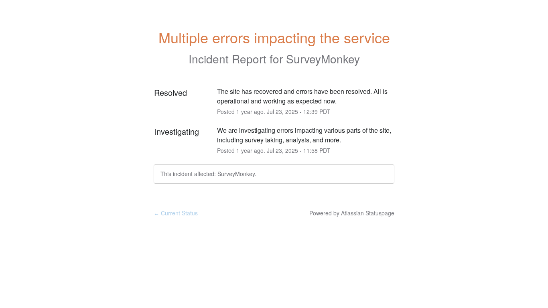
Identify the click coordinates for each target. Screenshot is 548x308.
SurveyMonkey (323, 59)
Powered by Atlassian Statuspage (351, 213)
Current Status (176, 213)
